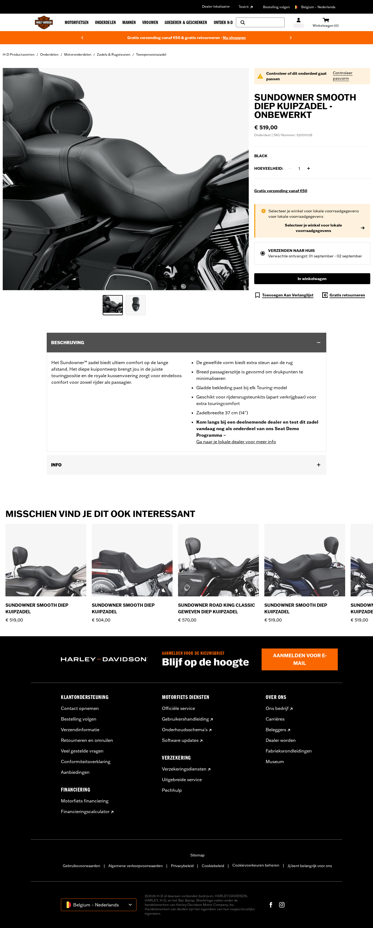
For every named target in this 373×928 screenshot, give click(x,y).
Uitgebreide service (182, 779)
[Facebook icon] (271, 905)
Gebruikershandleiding (185, 719)
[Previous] (82, 37)
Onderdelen (49, 54)
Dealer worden (281, 740)
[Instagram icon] (282, 905)
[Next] (291, 37)
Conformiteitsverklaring (85, 761)
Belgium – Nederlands (318, 7)
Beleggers (276, 729)
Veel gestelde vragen (82, 751)
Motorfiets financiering (84, 801)
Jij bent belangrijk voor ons (310, 866)
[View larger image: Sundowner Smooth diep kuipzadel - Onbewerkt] (126, 179)
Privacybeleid (182, 866)
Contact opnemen (80, 708)
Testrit (244, 7)
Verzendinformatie (80, 729)
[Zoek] (260, 22)
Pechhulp (172, 790)
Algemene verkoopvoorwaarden (135, 866)
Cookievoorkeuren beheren (255, 865)
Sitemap (197, 855)
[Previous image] (13, 179)
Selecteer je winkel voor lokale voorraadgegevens (313, 228)
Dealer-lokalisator (216, 6)
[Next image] (237, 179)
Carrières (275, 719)
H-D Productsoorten (18, 54)
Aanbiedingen (75, 772)
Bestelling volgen (276, 7)
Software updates (180, 740)
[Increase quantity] (308, 168)
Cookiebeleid (213, 866)
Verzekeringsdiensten (184, 769)
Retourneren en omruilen (87, 740)
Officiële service (178, 708)
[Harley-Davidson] (107, 659)
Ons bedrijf (277, 708)
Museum (275, 761)
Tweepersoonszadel (151, 54)
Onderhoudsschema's (185, 729)
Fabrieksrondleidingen (289, 751)
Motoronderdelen (77, 54)
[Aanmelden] (298, 22)
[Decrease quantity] (290, 168)
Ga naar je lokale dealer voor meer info (236, 441)
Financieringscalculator (85, 811)
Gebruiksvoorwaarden (81, 866)
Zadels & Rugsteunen (113, 54)
